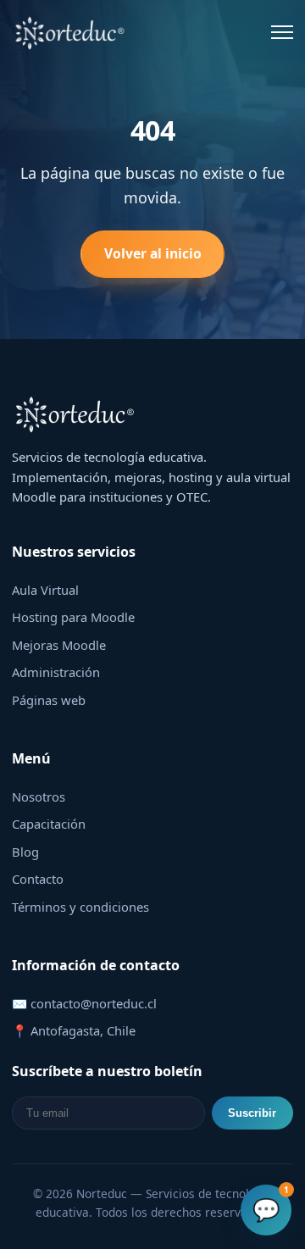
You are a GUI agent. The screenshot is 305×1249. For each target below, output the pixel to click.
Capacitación (49, 823)
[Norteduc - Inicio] (70, 32)
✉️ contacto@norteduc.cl (84, 1003)
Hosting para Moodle (73, 616)
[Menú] (282, 32)
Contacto (38, 878)
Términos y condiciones (80, 906)
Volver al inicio (153, 253)
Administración (56, 671)
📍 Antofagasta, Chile (74, 1030)
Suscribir (252, 1113)
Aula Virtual (45, 589)
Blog (25, 851)
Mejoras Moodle (59, 644)
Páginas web (49, 699)
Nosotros (38, 796)
